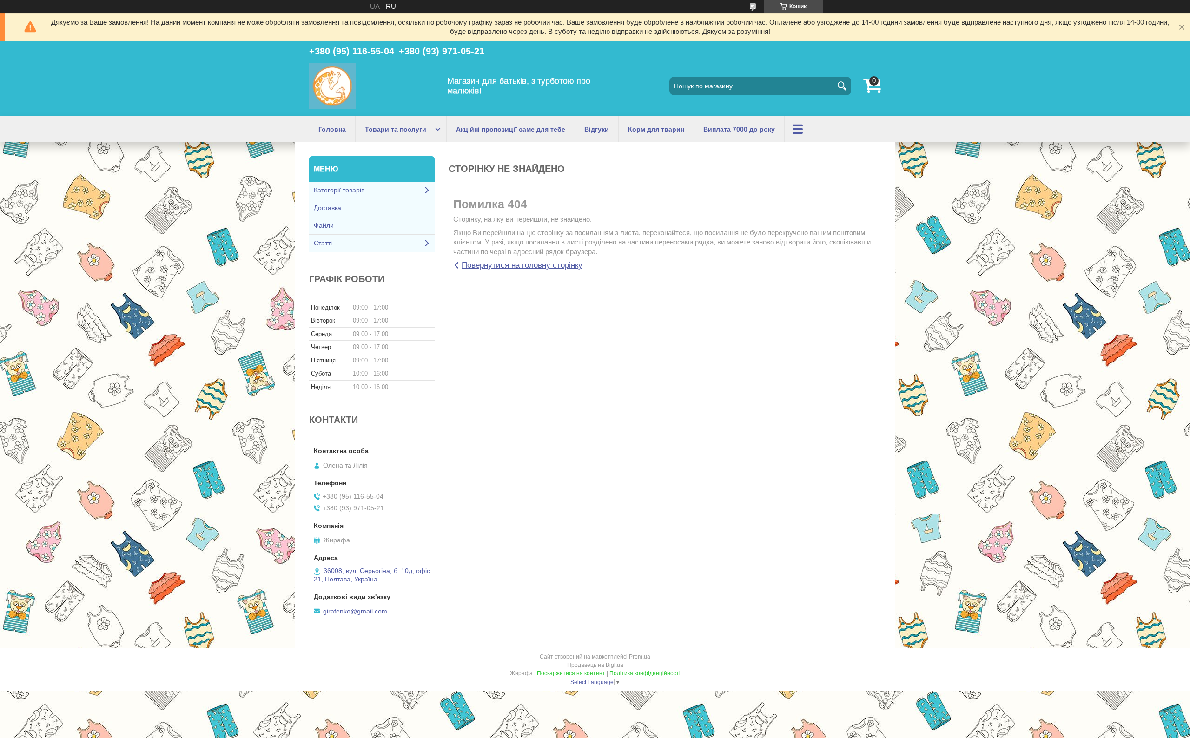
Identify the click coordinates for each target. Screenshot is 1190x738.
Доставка (327, 207)
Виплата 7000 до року (739, 129)
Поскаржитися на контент (571, 673)
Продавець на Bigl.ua (595, 665)
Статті (323, 243)
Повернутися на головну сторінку (522, 265)
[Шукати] (842, 86)
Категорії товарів (339, 190)
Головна (332, 129)
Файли (324, 225)
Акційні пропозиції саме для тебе (510, 129)
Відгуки (596, 129)
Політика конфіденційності (645, 673)
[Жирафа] (332, 86)
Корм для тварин (656, 129)
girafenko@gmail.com (355, 611)
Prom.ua (639, 656)
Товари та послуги (395, 129)
